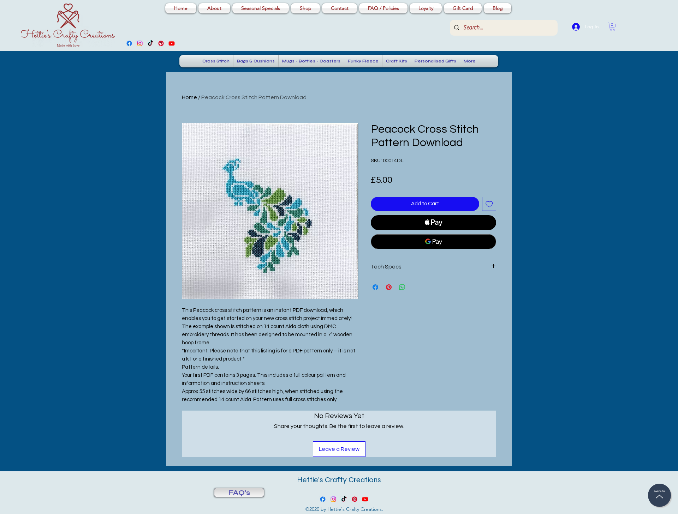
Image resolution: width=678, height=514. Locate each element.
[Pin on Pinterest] (389, 287)
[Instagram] (139, 43)
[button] (612, 27)
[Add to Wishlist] (489, 204)
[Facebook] (129, 43)
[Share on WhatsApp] (402, 287)
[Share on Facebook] (375, 287)
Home (189, 97)
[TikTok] (150, 43)
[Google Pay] (433, 241)
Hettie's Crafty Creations (339, 479)
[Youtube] (171, 43)
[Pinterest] (161, 43)
